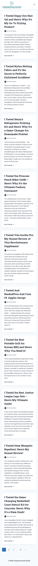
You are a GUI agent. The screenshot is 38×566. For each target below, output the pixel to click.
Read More (9, 55)
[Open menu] (34, 4)
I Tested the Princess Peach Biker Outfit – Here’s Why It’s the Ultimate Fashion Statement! (16, 183)
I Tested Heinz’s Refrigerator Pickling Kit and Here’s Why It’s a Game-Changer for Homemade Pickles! (18, 127)
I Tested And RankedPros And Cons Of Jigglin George (17, 294)
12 (20, 550)
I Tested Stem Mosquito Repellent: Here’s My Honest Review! (18, 449)
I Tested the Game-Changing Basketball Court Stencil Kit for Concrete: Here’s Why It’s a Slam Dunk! (17, 505)
